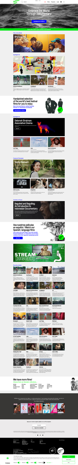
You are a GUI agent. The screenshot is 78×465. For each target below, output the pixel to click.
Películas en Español (33, 386)
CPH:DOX (14, 385)
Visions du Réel (49, 385)
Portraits (40, 384)
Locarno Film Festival (33, 384)
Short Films (40, 388)
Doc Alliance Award (16, 386)
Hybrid (23, 386)
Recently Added (17, 265)
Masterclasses (32, 385)
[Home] (16, 2)
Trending (48, 384)
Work (48, 388)
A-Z (31, 441)
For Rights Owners (43, 443)
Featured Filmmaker (18, 158)
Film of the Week (17, 33)
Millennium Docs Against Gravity (31, 414)
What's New (24, 442)
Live (45, 1)
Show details (49, 462)
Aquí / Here (18, 238)
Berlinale (14, 384)
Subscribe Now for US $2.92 (19, 110)
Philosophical (32, 388)
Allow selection (68, 459)
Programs (53, 1)
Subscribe (41, 441)
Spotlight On (16, 54)
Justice (23, 388)
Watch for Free (49, 386)
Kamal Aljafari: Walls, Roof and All (17, 26)
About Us (14, 441)
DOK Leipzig (24, 384)
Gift (40, 442)
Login (58, 1)
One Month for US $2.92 (39, 21)
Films (48, 1)
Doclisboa (15, 388)
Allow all (68, 456)
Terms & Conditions (16, 442)
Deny (68, 462)
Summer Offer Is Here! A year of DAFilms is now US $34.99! (39, 29)
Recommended (41, 386)
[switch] (27, 462)
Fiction (23, 385)
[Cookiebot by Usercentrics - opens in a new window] (8, 463)
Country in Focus (17, 199)
